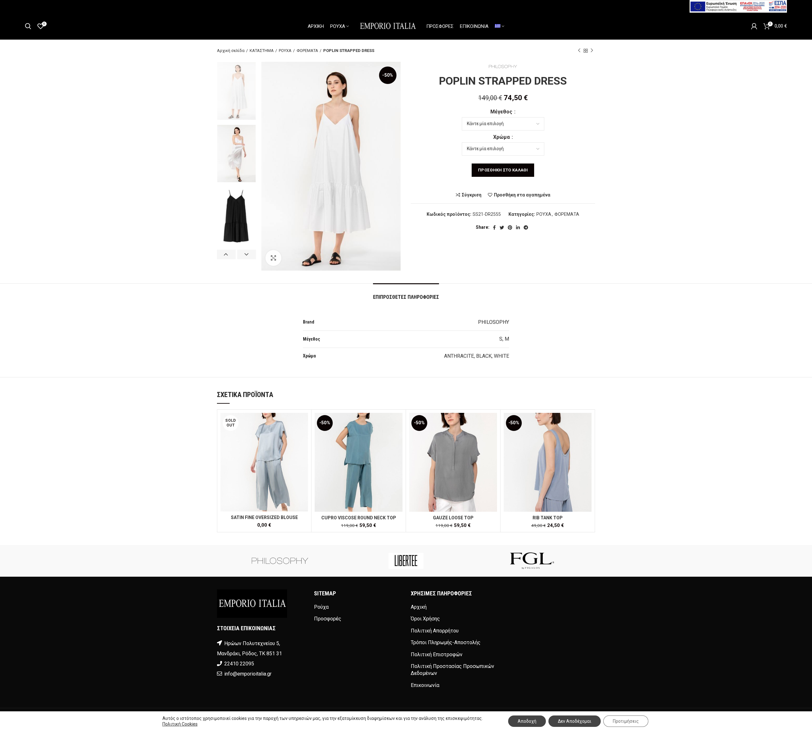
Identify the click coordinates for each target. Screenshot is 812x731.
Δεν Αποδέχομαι (574, 721)
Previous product (579, 51)
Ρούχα (321, 607)
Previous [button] (226, 254)
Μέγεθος (502, 112)
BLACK (484, 356)
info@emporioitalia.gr (247, 674)
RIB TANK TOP (548, 517)
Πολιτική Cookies (180, 724)
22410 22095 (239, 664)
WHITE (501, 356)
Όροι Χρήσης (425, 619)
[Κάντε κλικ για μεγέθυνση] (273, 258)
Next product (592, 51)
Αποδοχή (527, 721)
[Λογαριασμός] (754, 26)
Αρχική (419, 607)
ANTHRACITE (459, 356)
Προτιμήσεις (626, 721)
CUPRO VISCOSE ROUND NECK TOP (358, 517)
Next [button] (246, 254)
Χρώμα (502, 137)
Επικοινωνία (425, 685)
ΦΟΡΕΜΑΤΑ (307, 50)
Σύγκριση (471, 195)
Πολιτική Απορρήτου (435, 631)
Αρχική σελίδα (231, 50)
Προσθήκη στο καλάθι (503, 170)
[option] (236, 91)
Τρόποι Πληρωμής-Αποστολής (446, 642)
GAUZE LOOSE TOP (453, 517)
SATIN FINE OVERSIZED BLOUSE (264, 517)
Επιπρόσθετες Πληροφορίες (406, 297)
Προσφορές (327, 619)
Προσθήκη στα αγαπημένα (522, 195)
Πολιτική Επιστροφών (436, 654)
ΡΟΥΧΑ (285, 50)
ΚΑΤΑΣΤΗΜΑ (262, 50)
